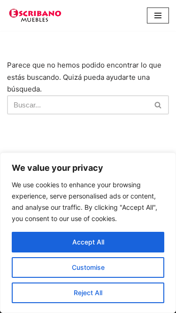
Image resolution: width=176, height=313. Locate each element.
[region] (88, 233)
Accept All (88, 242)
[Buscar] (158, 105)
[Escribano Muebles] (35, 15)
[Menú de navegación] (158, 15)
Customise (88, 267)
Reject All (88, 293)
